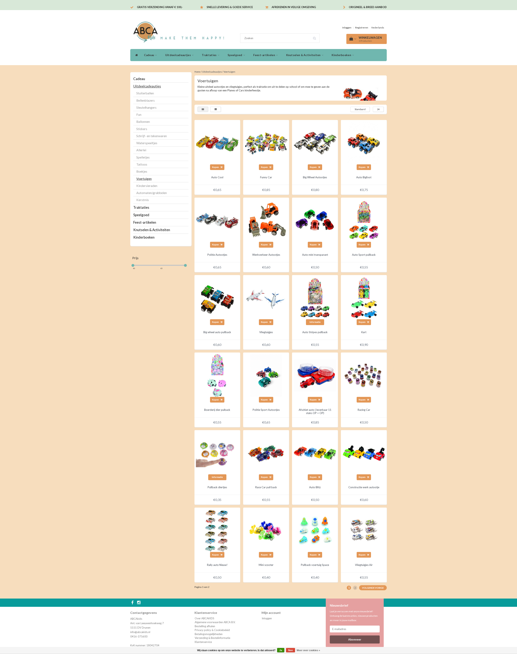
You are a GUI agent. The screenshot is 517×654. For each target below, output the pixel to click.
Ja (280, 650)
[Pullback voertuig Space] (315, 530)
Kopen (215, 167)
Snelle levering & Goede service (230, 7)
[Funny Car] (266, 142)
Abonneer (354, 639)
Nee (290, 650)
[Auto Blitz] (315, 452)
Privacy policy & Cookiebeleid (212, 630)
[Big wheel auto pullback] (217, 297)
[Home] (135, 55)
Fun (138, 114)
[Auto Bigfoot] (364, 142)
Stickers (141, 129)
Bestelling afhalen (205, 626)
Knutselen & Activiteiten (304, 55)
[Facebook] (133, 603)
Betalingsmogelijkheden (209, 634)
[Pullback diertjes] (217, 452)
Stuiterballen (145, 93)
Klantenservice (203, 642)
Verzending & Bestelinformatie (212, 637)
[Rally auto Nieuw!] (217, 530)
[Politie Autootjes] (217, 220)
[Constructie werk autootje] (364, 452)
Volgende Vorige (373, 587)
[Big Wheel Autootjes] (315, 142)
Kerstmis (142, 200)
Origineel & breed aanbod (368, 7)
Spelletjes (143, 157)
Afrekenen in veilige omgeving (294, 7)
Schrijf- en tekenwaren (151, 136)
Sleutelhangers (146, 107)
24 (378, 109)
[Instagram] (139, 603)
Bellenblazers (145, 100)
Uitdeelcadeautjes (178, 55)
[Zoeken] (315, 36)
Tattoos (141, 164)
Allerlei (141, 150)
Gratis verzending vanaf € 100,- (160, 7)
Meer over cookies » (308, 650)
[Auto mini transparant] (315, 220)
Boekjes (141, 171)
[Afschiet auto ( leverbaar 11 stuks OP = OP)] (315, 375)
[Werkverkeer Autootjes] (266, 220)
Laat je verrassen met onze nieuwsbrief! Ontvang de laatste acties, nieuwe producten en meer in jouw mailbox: (354, 616)
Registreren (361, 27)
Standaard (360, 109)
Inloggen (346, 27)
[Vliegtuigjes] (266, 297)
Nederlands (377, 27)
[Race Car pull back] (266, 452)
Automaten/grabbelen (151, 193)
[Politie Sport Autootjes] (266, 375)
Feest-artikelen (264, 55)
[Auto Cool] (217, 142)
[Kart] (364, 297)
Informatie (315, 322)
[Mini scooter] (266, 530)
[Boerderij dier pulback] (217, 375)
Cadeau (149, 55)
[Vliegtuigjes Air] (364, 530)
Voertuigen (144, 178)
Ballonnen (143, 121)
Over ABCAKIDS (204, 618)
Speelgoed (235, 55)
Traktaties (209, 55)
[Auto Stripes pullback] (315, 297)
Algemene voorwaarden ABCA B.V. (215, 622)
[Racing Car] (364, 375)
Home (197, 71)
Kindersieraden (146, 186)
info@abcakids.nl (140, 632)
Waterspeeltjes (146, 143)
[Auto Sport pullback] (364, 220)
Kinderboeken (342, 55)
